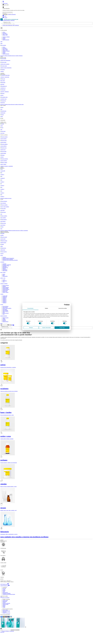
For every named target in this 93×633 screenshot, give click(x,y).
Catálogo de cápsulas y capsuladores (6, 166)
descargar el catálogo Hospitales (6, 55)
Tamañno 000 (5, 295)
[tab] (46, 255)
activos (4, 32)
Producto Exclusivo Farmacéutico (8, 258)
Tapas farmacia (5, 307)
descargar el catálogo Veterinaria (17, 55)
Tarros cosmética (5, 311)
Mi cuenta (4, 588)
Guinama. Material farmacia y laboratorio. (7, 20)
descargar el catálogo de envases (5, 198)
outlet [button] (1, 323)
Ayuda (4, 591)
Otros (3, 314)
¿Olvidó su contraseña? (12, 14)
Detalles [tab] (46, 308)
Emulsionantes (5, 276)
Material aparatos (5, 317)
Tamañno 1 (4, 298)
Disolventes (5, 266)
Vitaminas (4, 257)
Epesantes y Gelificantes (7, 264)
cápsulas (4, 37)
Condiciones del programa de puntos (9, 594)
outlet (1, 41)
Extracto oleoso (5, 290)
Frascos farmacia (5, 306)
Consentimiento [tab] (30, 308)
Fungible (4, 319)
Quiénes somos (5, 25)
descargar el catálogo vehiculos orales (17, 104)
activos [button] (1, 255)
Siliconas (4, 268)
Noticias (4, 605)
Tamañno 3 (4, 300)
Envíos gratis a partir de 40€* (11, 19)
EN (1, 19)
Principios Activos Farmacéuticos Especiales (10, 260)
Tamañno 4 (4, 301)
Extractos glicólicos (6, 289)
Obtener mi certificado (4, 597)
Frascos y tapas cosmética (7, 308)
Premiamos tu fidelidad (6, 593)
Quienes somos (5, 600)
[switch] (40, 323)
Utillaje (4, 318)
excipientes (4, 33)
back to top (2, 632)
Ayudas (4, 607)
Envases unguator (6, 313)
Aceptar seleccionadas (46, 327)
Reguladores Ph (5, 267)
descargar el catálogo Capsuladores (22, 230)
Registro (4, 590)
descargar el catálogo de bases (5, 104)
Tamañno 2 (4, 299)
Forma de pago (5, 592)
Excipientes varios (6, 265)
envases (4, 38)
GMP (13, 25)
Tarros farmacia (5, 310)
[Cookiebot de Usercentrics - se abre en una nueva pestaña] (65, 305)
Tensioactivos (5, 269)
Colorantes (4, 263)
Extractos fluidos (5, 288)
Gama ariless (5, 309)
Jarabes (4, 274)
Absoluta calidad (5, 604)
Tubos (4, 312)
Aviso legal (4, 611)
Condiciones (17, 25)
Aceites (4, 279)
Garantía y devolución (6, 612)
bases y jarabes (5, 34)
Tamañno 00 (5, 296)
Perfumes (4, 286)
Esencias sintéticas (6, 287)
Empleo (4, 606)
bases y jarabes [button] (2, 272)
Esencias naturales (6, 285)
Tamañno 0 (4, 297)
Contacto (4, 602)
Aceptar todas (62, 327)
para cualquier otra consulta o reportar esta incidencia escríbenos (24, 537)
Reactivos (4, 320)
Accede (4, 589)
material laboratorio (6, 39)
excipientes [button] (2, 261)
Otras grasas (5, 280)
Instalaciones (10, 25)
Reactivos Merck (5, 321)
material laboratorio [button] (3, 315)
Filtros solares (5, 270)
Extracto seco (5, 291)
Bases (4, 275)
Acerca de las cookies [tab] (63, 308)
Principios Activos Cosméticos (8, 259)
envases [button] (1, 304)
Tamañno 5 (4, 302)
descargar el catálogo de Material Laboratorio (8, 230)
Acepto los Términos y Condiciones (8, 631)
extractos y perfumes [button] (3, 283)
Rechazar (31, 327)
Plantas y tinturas (5, 292)
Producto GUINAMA (6, 603)
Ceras (4, 281)
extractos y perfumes (6, 36)
